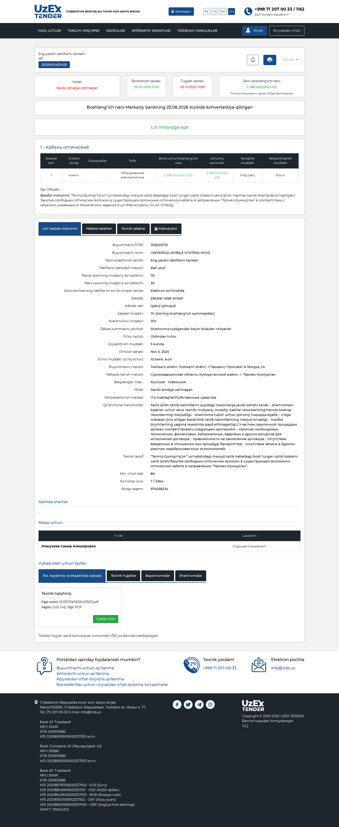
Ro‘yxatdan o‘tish (286, 31)
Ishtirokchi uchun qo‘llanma (82, 673)
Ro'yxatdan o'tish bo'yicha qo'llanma (90, 679)
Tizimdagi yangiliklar (197, 31)
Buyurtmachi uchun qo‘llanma (85, 668)
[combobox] (286, 59)
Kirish (258, 31)
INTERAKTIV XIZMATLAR (151, 31)
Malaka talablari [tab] (99, 228)
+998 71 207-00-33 (219, 668)
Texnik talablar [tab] (133, 228)
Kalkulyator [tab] (168, 228)
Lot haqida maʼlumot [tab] (60, 228)
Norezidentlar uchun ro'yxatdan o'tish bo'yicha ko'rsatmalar (112, 684)
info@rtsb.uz (283, 668)
